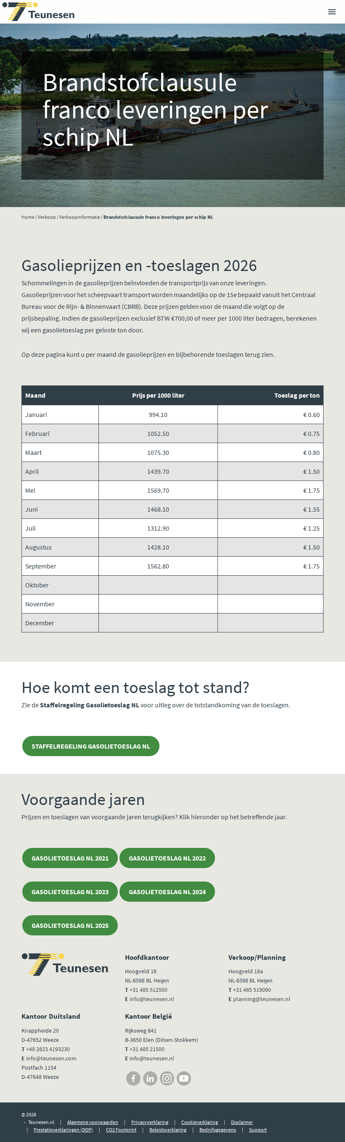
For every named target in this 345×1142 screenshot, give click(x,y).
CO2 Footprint (121, 1129)
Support (258, 1129)
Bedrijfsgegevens (217, 1129)
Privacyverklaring (149, 1122)
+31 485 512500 (148, 989)
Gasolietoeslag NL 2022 (167, 858)
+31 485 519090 (252, 989)
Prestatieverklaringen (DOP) (63, 1129)
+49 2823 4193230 (48, 1049)
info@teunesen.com (51, 1058)
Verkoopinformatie (79, 217)
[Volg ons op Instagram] (167, 1078)
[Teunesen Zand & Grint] (38, 11)
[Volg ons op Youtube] (184, 1078)
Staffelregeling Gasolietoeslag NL (91, 746)
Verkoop (47, 217)
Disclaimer (242, 1122)
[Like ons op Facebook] (133, 1078)
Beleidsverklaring (167, 1129)
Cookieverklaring (199, 1122)
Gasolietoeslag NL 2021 (70, 858)
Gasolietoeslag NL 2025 (70, 925)
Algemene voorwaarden (92, 1122)
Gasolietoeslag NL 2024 (167, 891)
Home (27, 217)
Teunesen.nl (41, 1122)
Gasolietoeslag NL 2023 (70, 891)
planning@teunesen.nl (261, 999)
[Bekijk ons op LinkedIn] (150, 1078)
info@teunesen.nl (152, 999)
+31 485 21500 (146, 1049)
